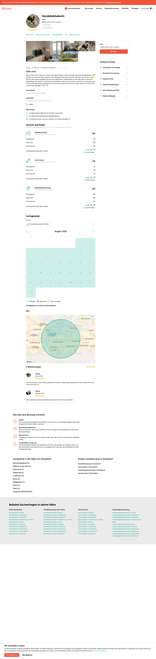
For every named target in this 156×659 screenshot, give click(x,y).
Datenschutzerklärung (99, 651)
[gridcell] (80, 243)
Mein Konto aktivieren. (113, 2)
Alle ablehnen (27, 655)
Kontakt (114, 52)
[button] (114, 68)
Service (28, 220)
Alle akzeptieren (12, 655)
